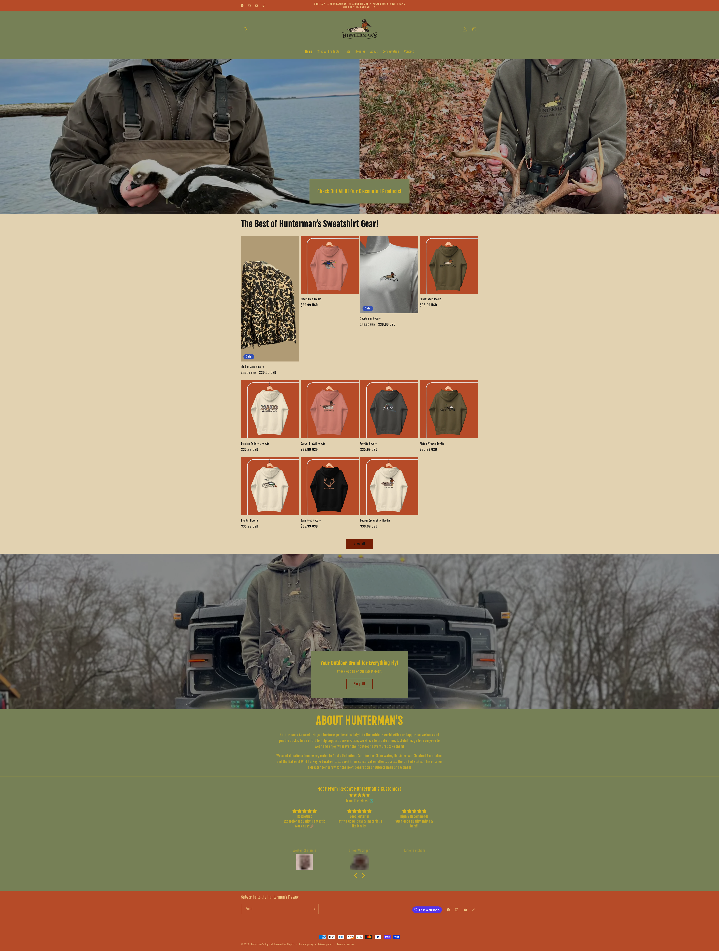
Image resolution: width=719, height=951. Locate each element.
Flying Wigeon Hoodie (432, 443)
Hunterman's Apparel (262, 944)
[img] (359, 795)
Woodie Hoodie (368, 443)
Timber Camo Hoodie (252, 367)
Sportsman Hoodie (370, 318)
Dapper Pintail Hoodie (313, 443)
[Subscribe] (313, 909)
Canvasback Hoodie (430, 299)
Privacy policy (325, 944)
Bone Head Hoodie (311, 520)
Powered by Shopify (284, 944)
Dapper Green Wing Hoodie (375, 520)
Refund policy (306, 944)
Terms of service (346, 944)
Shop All (359, 684)
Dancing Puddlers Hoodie (255, 443)
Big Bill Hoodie (249, 520)
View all (359, 544)
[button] (246, 29)
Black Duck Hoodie (311, 299)
